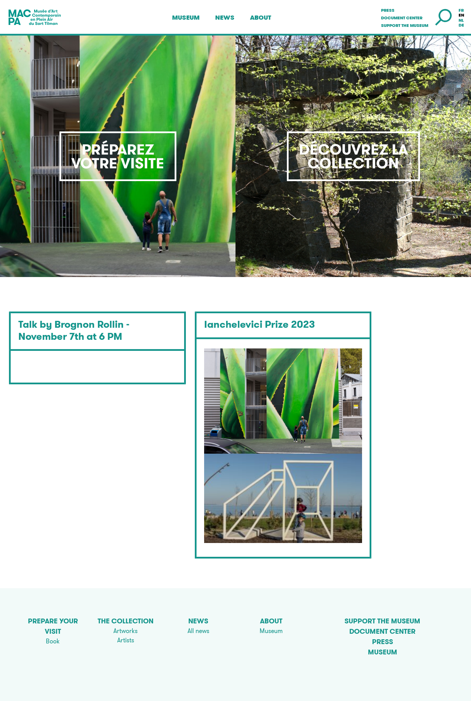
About (260, 17)
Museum (186, 17)
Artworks (125, 631)
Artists (125, 640)
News (224, 17)
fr (461, 10)
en (461, 15)
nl (461, 20)
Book (53, 641)
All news (198, 631)
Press (387, 10)
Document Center (401, 18)
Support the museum (404, 25)
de (461, 25)
